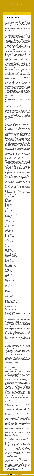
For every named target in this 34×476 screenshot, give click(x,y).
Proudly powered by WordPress (18, 474)
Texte (18, 4)
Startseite (14, 4)
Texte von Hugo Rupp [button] (17, 13)
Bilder (22, 4)
